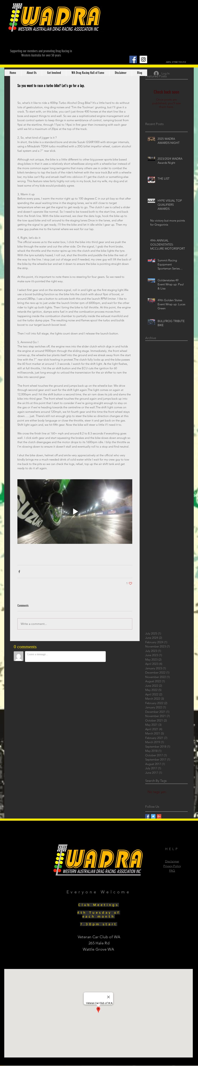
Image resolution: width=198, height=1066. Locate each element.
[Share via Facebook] (19, 571)
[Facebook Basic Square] (147, 816)
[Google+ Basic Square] (159, 816)
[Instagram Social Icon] (143, 59)
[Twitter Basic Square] (153, 816)
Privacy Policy (172, 866)
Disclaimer (172, 861)
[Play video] (74, 511)
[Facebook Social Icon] (133, 59)
